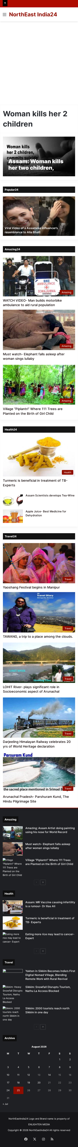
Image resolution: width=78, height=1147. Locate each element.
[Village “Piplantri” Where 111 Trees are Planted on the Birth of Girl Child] (13, 867)
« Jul (5, 1103)
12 (28, 1074)
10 (8, 1074)
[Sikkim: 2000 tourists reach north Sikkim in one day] (13, 1014)
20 (39, 1082)
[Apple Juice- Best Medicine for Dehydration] (13, 516)
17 (8, 1082)
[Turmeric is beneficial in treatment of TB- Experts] (13, 923)
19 (28, 1082)
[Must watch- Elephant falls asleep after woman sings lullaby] (13, 849)
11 (18, 1074)
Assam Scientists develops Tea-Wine (50, 495)
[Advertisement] (39, 61)
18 (18, 1082)
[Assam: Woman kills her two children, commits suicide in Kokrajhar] (39, 156)
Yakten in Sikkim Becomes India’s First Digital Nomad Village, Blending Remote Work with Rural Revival (50, 975)
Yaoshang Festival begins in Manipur (31, 587)
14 (49, 1074)
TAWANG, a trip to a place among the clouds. (38, 636)
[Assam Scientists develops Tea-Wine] (13, 500)
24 (8, 1090)
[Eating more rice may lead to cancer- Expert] (13, 939)
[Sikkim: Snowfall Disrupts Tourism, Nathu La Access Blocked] (13, 994)
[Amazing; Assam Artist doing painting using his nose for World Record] (13, 833)
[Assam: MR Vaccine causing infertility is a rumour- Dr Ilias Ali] (13, 907)
